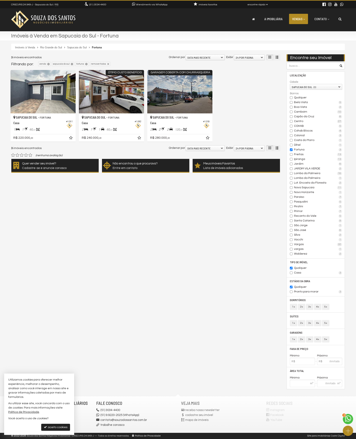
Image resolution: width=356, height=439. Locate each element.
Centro (317, 121)
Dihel (317, 144)
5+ (325, 306)
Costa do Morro (317, 140)
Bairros (294, 93)
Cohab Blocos (317, 130)
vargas (317, 249)
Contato (320, 19)
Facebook (277, 415)
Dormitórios (298, 300)
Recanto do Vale (317, 215)
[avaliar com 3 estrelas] (22, 155)
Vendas (297, 19)
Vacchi (317, 239)
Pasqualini (317, 201)
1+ (293, 306)
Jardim (317, 163)
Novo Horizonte (317, 192)
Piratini (317, 206)
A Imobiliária (273, 19)
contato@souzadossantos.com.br (123, 420)
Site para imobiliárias (318, 436)
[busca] (340, 19)
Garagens (296, 332)
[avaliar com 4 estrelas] (26, 155)
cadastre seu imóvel (199, 415)
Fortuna (317, 149)
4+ (317, 306)
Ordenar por (177, 57)
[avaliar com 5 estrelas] (30, 155)
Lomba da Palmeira (317, 173)
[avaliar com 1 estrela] (13, 155)
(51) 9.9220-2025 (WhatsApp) (119, 415)
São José (317, 230)
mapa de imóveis (196, 420)
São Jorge (317, 225)
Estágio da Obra (300, 281)
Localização (298, 75)
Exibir (229, 57)
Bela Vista (317, 102)
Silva (317, 234)
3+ (309, 306)
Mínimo (294, 355)
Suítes (294, 316)
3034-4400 (97, 4)
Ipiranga (317, 159)
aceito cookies (57, 427)
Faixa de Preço (299, 349)
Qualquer (300, 97)
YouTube (276, 420)
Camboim (317, 111)
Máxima (322, 377)
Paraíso (317, 197)
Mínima (295, 377)
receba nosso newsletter (202, 410)
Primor (317, 211)
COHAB (317, 126)
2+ (301, 306)
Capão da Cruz (317, 116)
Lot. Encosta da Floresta (317, 182)
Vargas (317, 244)
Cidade (294, 81)
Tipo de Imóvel (299, 262)
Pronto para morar (317, 291)
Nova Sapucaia (317, 187)
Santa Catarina (317, 220)
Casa (317, 272)
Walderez (317, 253)
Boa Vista (317, 107)
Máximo (322, 355)
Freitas (317, 154)
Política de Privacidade (148, 435)
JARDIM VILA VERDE (317, 168)
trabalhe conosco (112, 424)
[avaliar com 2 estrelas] (17, 155)
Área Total (297, 371)
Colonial (317, 135)
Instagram (277, 410)
